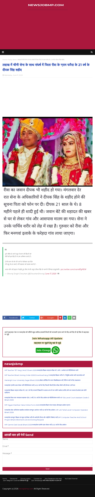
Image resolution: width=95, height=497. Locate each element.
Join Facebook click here (53, 479)
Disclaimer (13, 479)
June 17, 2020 (50, 274)
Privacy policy (26, 479)
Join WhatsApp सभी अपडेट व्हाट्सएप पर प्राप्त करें (46, 480)
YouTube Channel (71, 479)
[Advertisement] (47, 29)
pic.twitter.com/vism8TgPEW (73, 269)
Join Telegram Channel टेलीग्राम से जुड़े (15, 480)
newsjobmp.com (26, 489)
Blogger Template (39, 494)
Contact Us (38, 479)
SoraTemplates (16, 494)
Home (4, 479)
